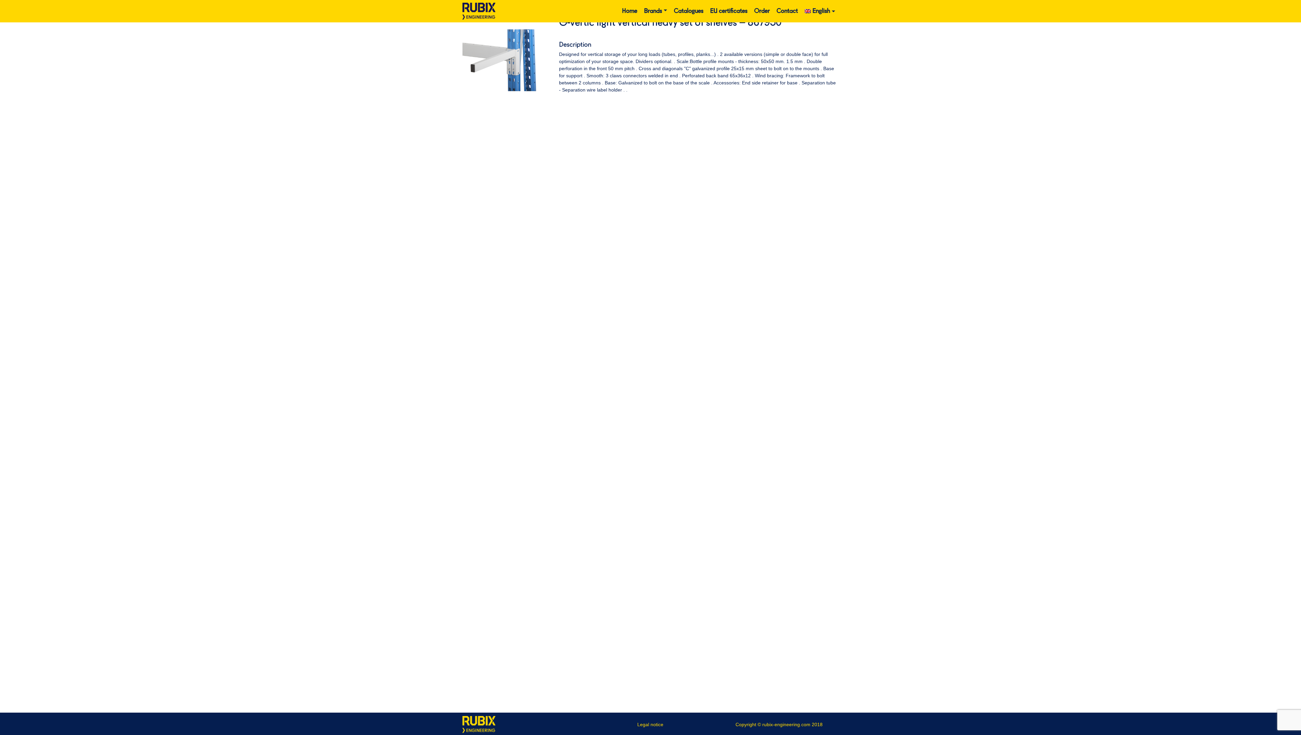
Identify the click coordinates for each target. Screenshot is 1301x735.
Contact (787, 11)
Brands (653, 11)
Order (762, 11)
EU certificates (728, 11)
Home (629, 11)
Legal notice (650, 724)
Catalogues (688, 11)
